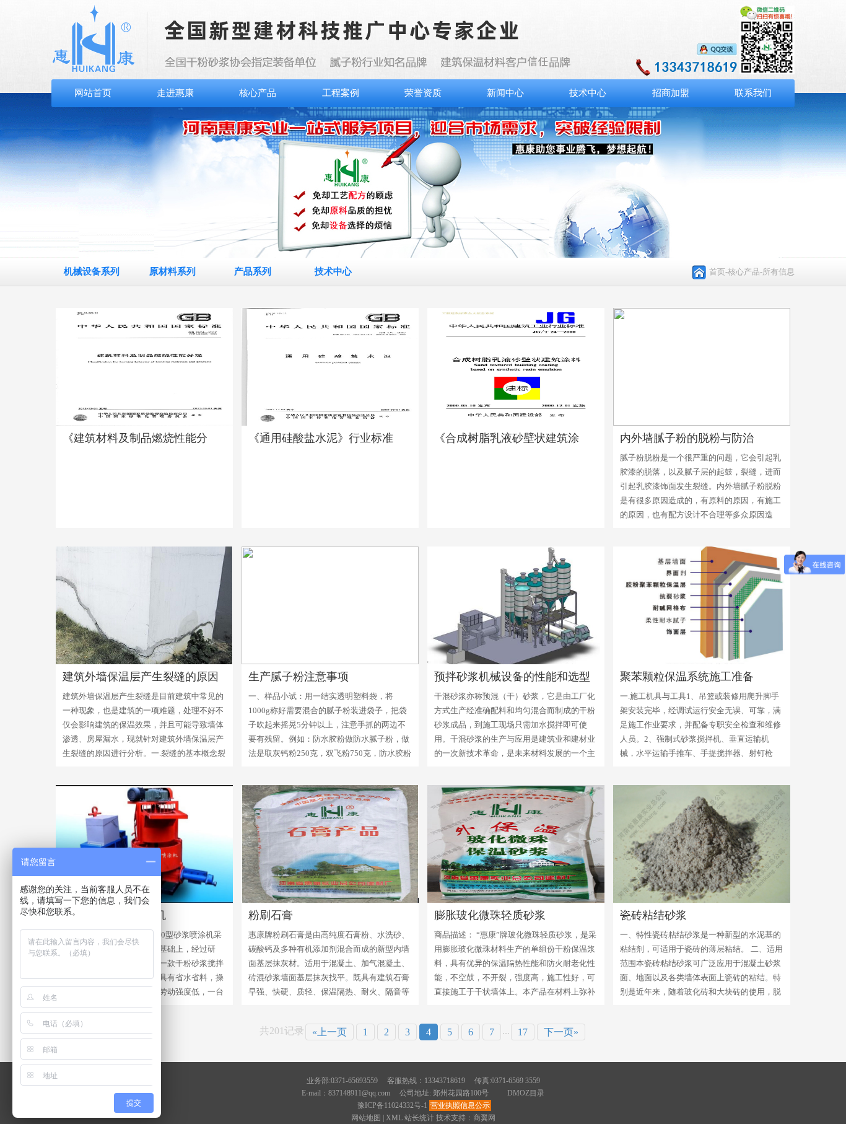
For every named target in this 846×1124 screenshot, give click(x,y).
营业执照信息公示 (460, 1105)
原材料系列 (172, 271)
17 (523, 1032)
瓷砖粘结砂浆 (653, 915)
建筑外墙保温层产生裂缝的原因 (141, 676)
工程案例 (340, 93)
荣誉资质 (423, 93)
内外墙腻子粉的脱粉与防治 (687, 438)
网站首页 (92, 93)
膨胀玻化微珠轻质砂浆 (490, 915)
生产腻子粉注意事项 (298, 676)
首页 (717, 271)
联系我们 (753, 93)
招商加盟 (670, 93)
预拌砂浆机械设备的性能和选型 (512, 676)
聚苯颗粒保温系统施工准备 (687, 676)
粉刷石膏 (270, 915)
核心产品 (257, 93)
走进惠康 (175, 93)
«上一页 (329, 1032)
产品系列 (252, 271)
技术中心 (587, 93)
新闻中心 (505, 93)
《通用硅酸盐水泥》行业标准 (320, 438)
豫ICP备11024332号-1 (392, 1105)
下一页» (561, 1032)
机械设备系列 (92, 271)
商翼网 (484, 1117)
